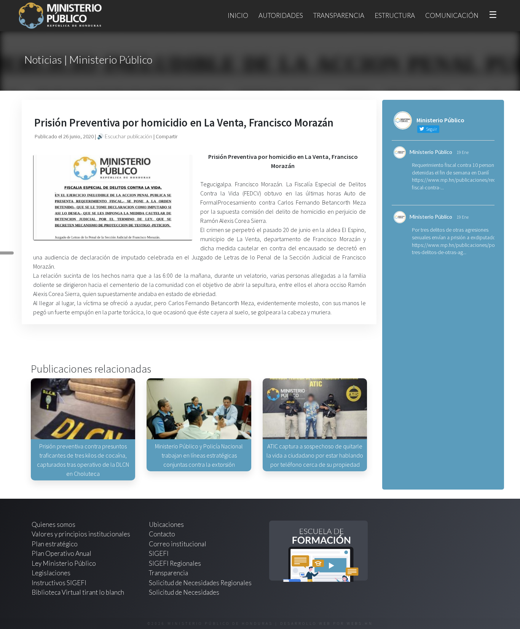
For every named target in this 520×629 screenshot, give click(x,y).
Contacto (162, 534)
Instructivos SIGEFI (59, 583)
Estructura (395, 15)
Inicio (238, 15)
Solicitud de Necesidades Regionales (200, 583)
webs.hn (360, 623)
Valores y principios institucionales (81, 534)
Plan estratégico (55, 544)
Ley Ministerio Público (64, 563)
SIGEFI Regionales (175, 563)
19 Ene (462, 152)
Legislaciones (51, 573)
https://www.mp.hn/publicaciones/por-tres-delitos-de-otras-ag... (455, 249)
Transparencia (338, 15)
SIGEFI (159, 553)
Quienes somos (53, 524)
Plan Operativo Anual (61, 553)
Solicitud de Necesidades (184, 592)
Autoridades (280, 15)
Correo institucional (177, 544)
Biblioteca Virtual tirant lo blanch (78, 592)
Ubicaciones (166, 524)
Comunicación (452, 15)
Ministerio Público (431, 152)
